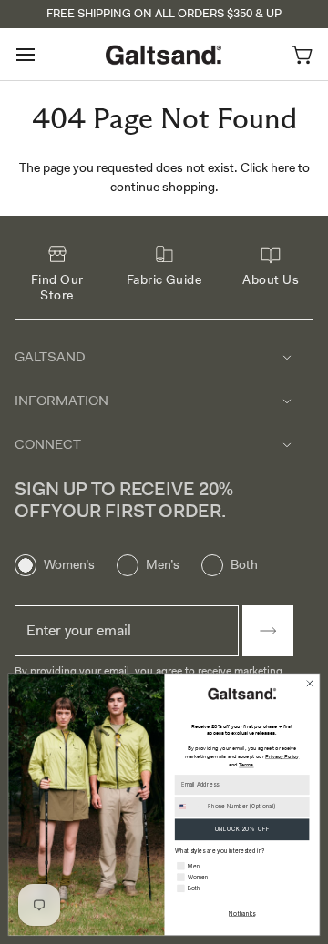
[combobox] (189, 807)
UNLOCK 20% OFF (242, 829)
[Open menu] (42, 54)
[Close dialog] (309, 683)
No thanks (242, 913)
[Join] (267, 630)
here (283, 167)
